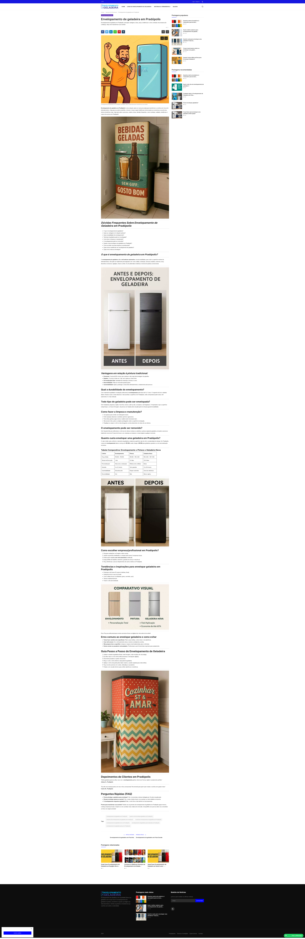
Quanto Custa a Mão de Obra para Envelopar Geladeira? (192, 58)
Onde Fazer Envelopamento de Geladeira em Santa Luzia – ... (157, 865)
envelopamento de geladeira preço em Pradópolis (118, 826)
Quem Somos (193, 933)
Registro (198, 1)
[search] (202, 6)
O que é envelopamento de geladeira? (113, 231)
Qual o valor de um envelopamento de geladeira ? (193, 85)
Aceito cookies (17, 933)
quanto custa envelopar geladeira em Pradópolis (141, 816)
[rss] (173, 909)
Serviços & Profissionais (111, 12)
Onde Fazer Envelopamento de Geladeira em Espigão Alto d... (110, 865)
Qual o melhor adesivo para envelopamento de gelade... (190, 30)
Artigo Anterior (130, 834)
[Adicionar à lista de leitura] (167, 31)
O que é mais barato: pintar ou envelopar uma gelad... (191, 49)
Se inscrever (199, 900)
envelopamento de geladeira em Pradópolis (117, 816)
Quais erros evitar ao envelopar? (112, 249)
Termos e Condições (182, 933)
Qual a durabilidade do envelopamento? (114, 235)
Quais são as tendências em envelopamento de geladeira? (119, 247)
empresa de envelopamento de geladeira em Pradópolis (120, 819)
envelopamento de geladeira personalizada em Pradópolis (145, 823)
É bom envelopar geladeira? (190, 102)
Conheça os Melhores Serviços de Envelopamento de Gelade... (134, 865)
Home (123, 6)
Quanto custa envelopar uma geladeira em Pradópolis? (118, 243)
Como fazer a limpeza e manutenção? (113, 239)
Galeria (175, 6)
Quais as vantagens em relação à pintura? (114, 233)
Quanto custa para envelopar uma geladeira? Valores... (192, 39)
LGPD (102, 1)
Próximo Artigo (140, 834)
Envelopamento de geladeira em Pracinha (122, 837)
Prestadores (172, 933)
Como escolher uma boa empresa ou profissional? (117, 245)
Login (193, 1)
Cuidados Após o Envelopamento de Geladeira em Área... (193, 94)
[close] (31, 929)
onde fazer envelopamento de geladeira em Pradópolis (148, 819)
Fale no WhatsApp (297, 935)
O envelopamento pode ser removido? (113, 241)
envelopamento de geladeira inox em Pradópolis (118, 823)
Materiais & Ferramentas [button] (162, 6)
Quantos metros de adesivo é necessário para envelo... (191, 21)
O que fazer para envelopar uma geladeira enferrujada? (191, 112)
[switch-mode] (202, 1)
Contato (200, 933)
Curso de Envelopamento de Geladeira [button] (139, 6)
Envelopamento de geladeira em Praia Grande (149, 837)
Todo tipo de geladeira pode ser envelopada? (115, 237)
